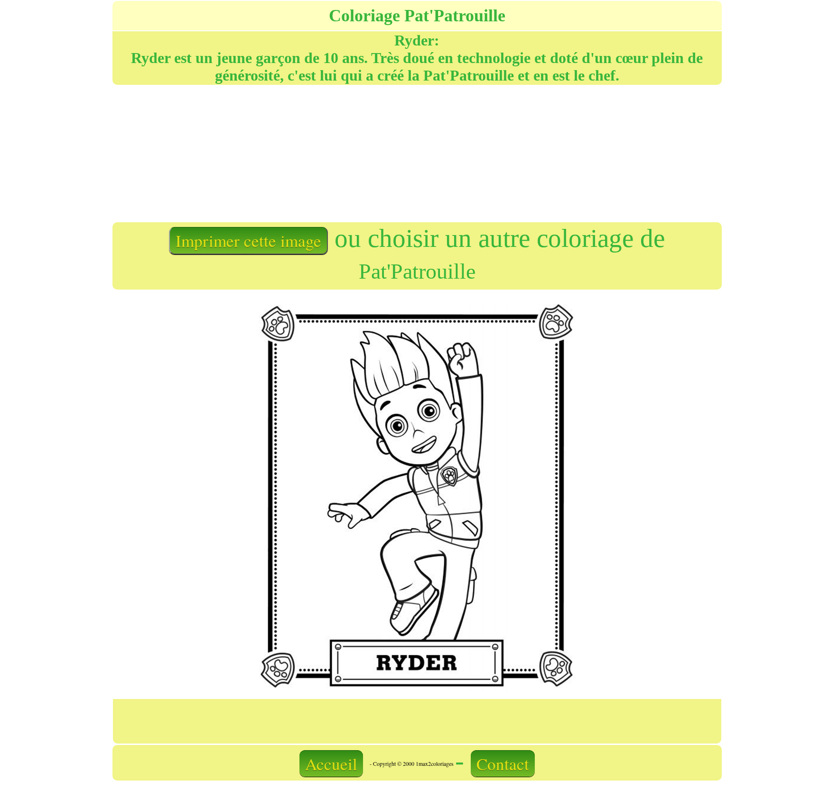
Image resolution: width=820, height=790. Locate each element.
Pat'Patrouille (417, 271)
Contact (502, 764)
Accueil (331, 764)
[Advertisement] (264, 152)
